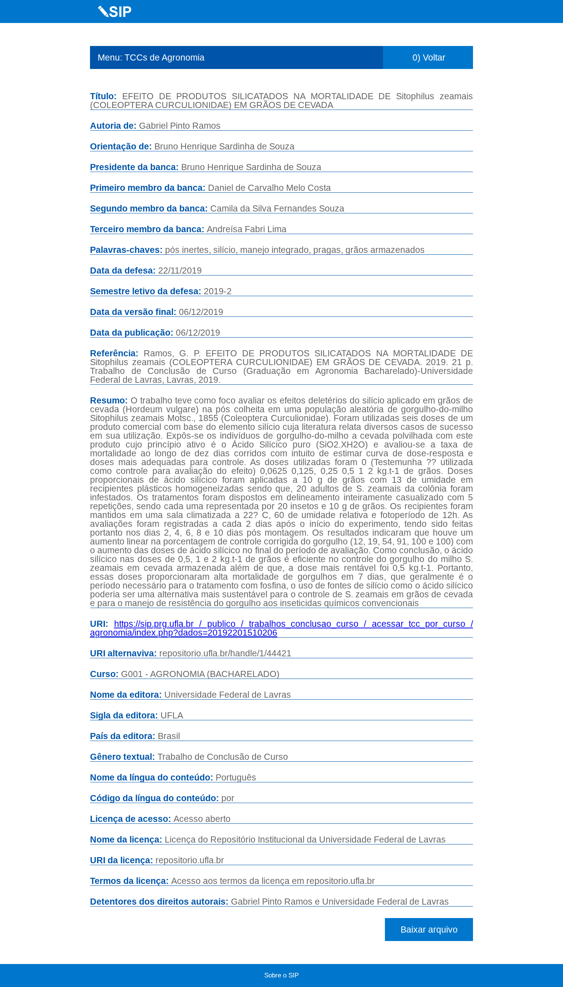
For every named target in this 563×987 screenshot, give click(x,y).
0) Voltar (428, 57)
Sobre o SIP (281, 975)
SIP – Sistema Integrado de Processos (115, 11)
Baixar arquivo (429, 930)
